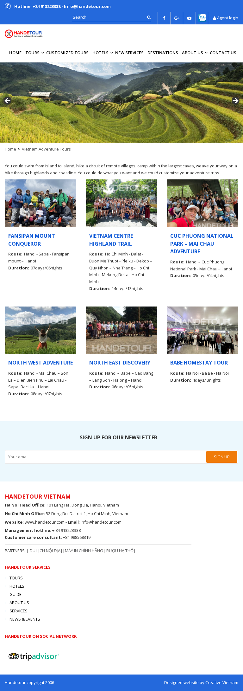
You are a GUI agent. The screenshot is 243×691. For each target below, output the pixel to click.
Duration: (18, 268)
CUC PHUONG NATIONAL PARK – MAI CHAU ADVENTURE (202, 243)
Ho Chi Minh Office (24, 513)
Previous (8, 101)
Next (235, 101)
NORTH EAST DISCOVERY (119, 362)
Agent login (227, 18)
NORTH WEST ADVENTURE (40, 362)
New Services (129, 52)
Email (73, 522)
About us (192, 52)
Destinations (162, 52)
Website (13, 522)
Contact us (223, 52)
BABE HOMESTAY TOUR (199, 362)
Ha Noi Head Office (24, 505)
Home (15, 52)
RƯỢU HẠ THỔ (120, 550)
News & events (24, 619)
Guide (15, 594)
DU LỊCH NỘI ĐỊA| (46, 550)
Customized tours (67, 52)
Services (18, 611)
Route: (15, 254)
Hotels (100, 52)
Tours (32, 52)
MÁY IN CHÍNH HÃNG (84, 550)
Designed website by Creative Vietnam (201, 682)
